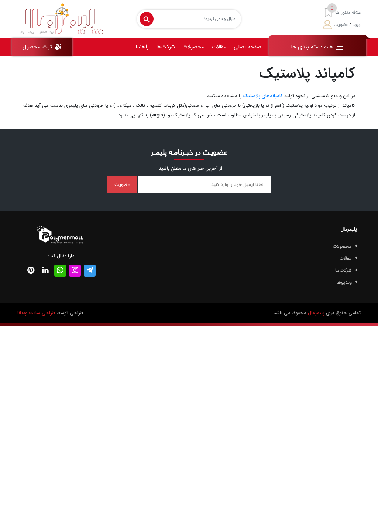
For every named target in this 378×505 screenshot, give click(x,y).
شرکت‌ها (165, 47)
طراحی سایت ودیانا (36, 313)
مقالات (219, 47)
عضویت (341, 24)
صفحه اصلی (247, 47)
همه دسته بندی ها (313, 47)
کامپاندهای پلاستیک (263, 96)
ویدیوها (344, 282)
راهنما (142, 47)
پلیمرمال (316, 313)
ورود (357, 24)
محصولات (193, 47)
